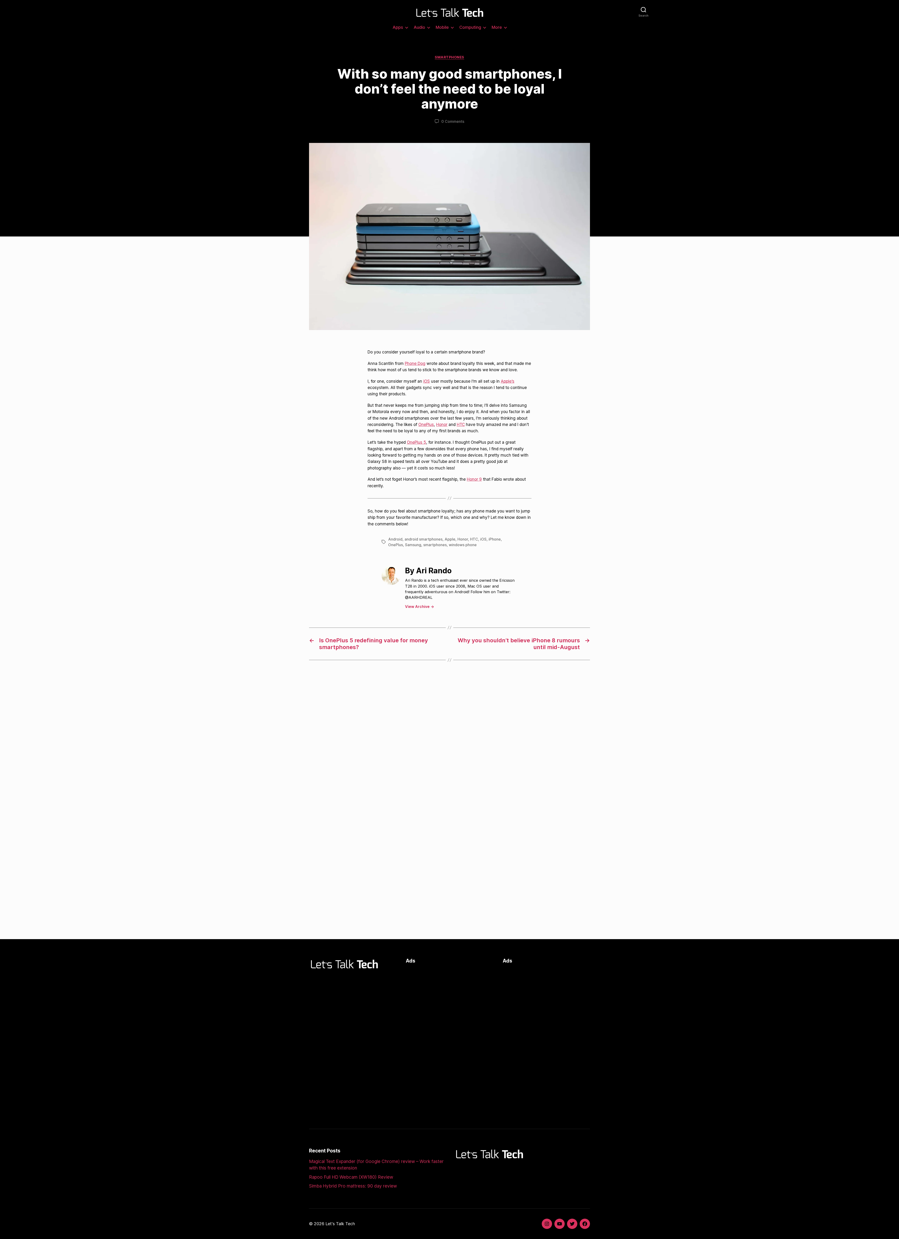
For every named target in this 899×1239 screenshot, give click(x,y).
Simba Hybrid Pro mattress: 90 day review (353, 1186)
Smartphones (449, 57)
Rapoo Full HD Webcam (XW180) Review (351, 1177)
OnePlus (426, 424)
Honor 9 (474, 479)
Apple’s (507, 381)
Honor (441, 424)
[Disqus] (449, 742)
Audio (419, 27)
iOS (426, 381)
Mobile (442, 27)
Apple (450, 539)
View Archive (419, 606)
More (497, 27)
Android (395, 539)
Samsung (413, 544)
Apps (398, 27)
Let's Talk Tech (340, 1223)
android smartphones (423, 539)
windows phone (463, 544)
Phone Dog (415, 363)
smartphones (435, 544)
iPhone (495, 539)
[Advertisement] (449, 1001)
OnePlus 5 (416, 442)
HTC (461, 424)
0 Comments (452, 121)
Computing (470, 27)
